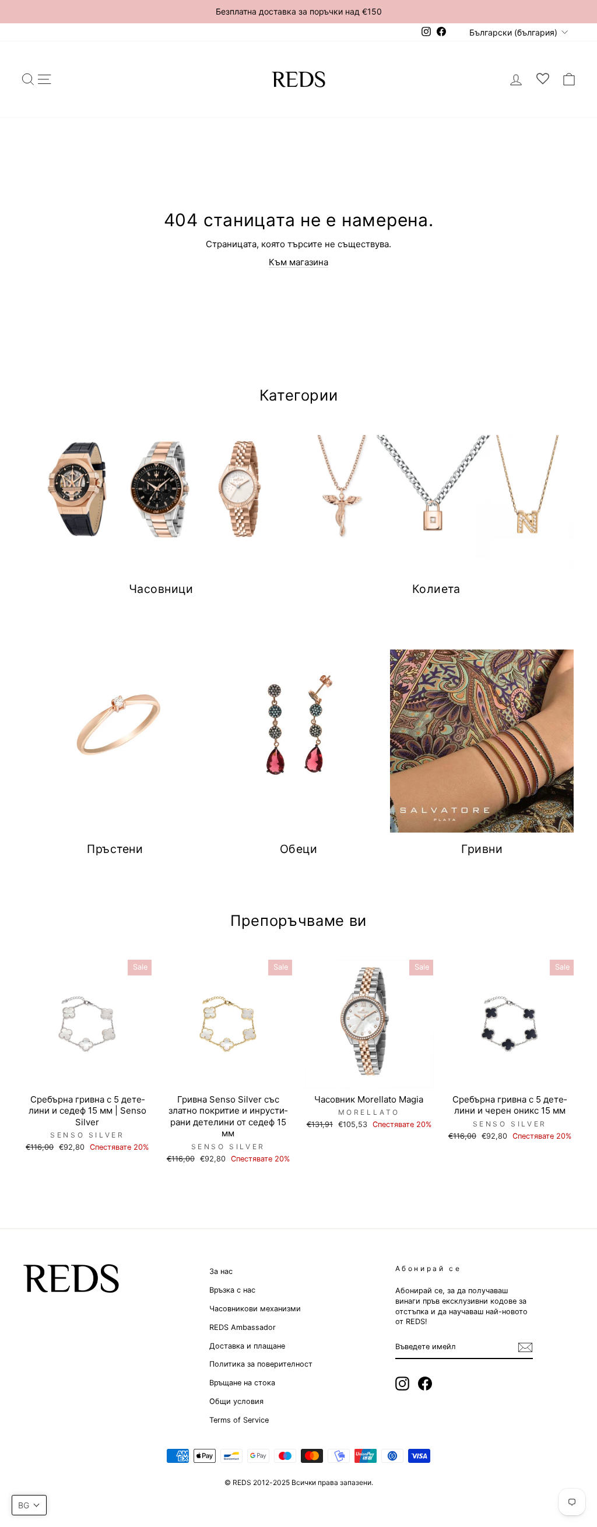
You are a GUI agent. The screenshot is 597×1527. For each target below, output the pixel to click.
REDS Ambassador (242, 1327)
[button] (29, 1505)
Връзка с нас (232, 1290)
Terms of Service (239, 1420)
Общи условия (236, 1401)
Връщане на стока (242, 1382)
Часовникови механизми (255, 1308)
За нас (221, 1271)
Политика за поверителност (260, 1364)
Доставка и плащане (247, 1346)
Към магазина (298, 262)
